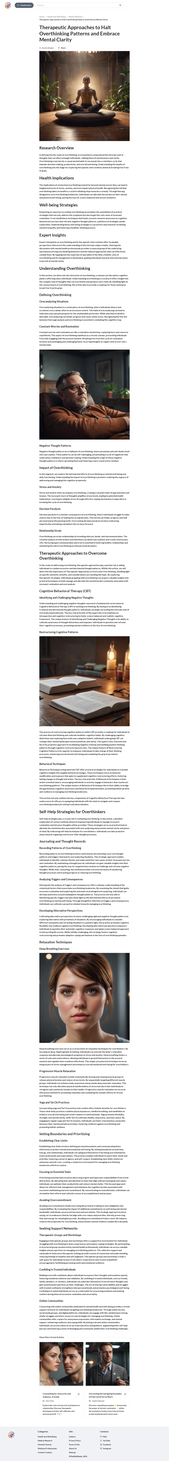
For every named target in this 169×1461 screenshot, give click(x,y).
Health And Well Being (56, 17)
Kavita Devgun (48, 48)
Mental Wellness (75, 17)
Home (41, 17)
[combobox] (78, 5)
